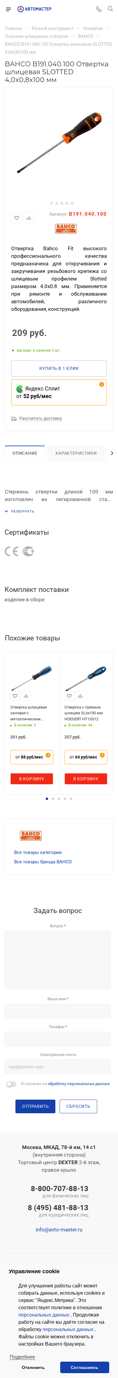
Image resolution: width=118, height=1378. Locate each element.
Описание (24, 453)
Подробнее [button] (22, 1357)
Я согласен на (65, 1083)
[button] (47, 799)
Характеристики (76, 453)
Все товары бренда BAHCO (43, 862)
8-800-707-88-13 (59, 1192)
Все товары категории (38, 852)
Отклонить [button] (33, 1367)
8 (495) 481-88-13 (58, 1211)
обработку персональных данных (79, 1083)
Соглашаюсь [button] (84, 1367)
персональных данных (44, 1314)
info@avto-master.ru (59, 1230)
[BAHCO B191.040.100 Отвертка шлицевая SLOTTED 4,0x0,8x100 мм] (59, 141)
